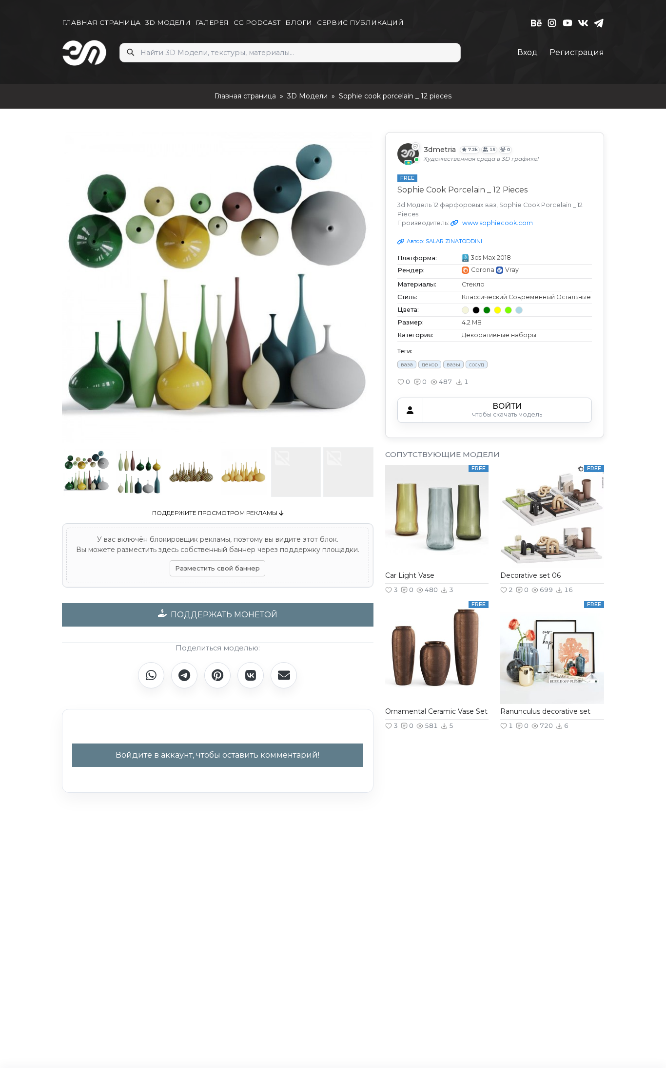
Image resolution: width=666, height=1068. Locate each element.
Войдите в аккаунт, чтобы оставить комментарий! (217, 755)
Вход (527, 52)
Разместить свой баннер (217, 568)
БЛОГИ (298, 22)
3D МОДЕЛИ (168, 22)
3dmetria (440, 150)
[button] (403, 382)
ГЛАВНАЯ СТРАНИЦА (101, 22)
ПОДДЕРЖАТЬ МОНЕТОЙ (224, 614)
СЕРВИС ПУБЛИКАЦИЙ (360, 22)
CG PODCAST (257, 22)
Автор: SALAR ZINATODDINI (444, 241)
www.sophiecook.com (497, 223)
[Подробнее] (437, 531)
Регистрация (576, 52)
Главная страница (245, 96)
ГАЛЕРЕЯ (212, 22)
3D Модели (307, 96)
